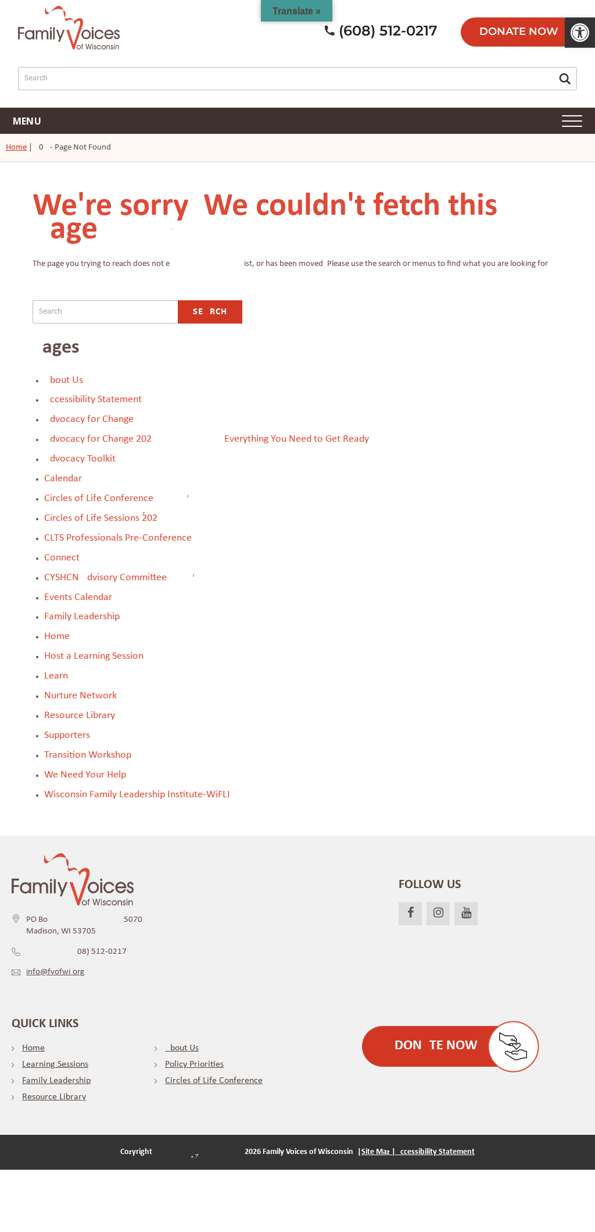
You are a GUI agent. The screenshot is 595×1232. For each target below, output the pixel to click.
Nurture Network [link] (80, 695)
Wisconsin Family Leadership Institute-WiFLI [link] (137, 794)
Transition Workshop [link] (87, 755)
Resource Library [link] (79, 715)
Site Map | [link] (378, 1152)
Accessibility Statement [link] (93, 399)
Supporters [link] (67, 735)
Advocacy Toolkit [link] (80, 458)
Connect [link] (62, 557)
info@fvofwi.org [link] (55, 972)
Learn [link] (56, 675)
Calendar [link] (63, 478)
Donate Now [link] (518, 31)
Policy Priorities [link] (194, 1064)
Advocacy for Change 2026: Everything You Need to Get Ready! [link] (208, 439)
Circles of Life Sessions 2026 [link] (100, 518)
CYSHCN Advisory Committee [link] (105, 577)
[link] (580, 32)
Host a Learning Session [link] (94, 656)
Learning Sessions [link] (55, 1064)
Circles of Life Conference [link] (98, 498)
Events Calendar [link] (78, 597)
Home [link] (16, 147)
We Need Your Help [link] (85, 774)
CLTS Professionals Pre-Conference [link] (118, 538)
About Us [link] (63, 380)
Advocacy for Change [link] (89, 419)
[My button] (565, 78)
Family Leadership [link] (82, 616)
